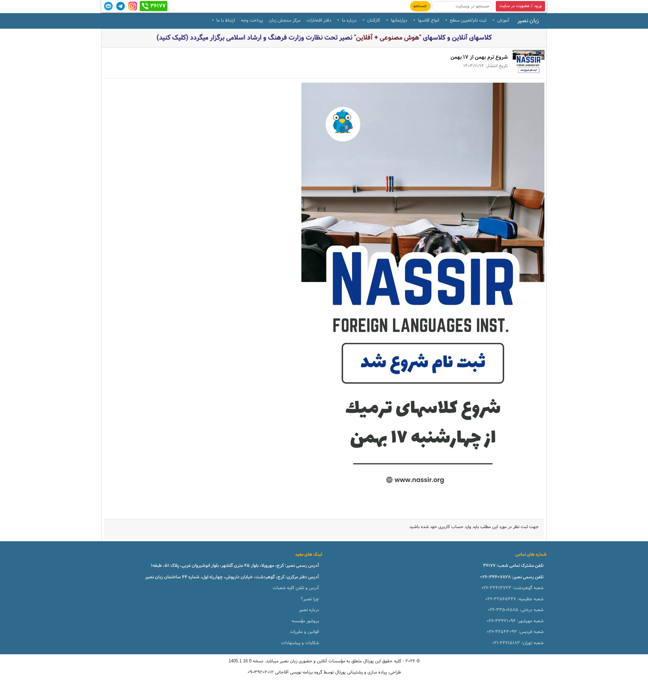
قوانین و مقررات (304, 632)
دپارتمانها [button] (398, 20)
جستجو (420, 6)
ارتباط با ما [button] (225, 20)
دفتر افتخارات (318, 20)
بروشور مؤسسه (305, 621)
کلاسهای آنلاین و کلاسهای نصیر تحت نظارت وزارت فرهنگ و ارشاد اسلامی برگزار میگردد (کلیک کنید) (324, 37)
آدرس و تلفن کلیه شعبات (296, 588)
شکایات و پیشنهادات (300, 643)
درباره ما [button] (348, 20)
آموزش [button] (502, 20)
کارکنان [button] (373, 20)
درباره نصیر (309, 610)
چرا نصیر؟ (310, 599)
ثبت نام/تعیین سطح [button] (467, 20)
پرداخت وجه (252, 20)
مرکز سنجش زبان (284, 20)
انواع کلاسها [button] (427, 20)
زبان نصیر (528, 21)
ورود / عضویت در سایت (521, 6)
